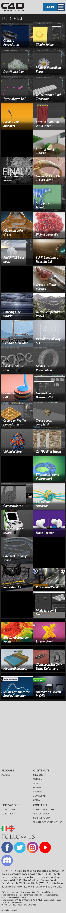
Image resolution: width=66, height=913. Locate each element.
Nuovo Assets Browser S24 (45, 395)
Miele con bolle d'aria (13, 232)
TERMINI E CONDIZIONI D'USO (47, 822)
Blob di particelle (47, 234)
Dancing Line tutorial (12, 314)
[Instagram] (32, 847)
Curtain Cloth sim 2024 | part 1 (47, 124)
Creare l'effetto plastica (46, 287)
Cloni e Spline (45, 44)
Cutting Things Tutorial (45, 151)
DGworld (14, 910)
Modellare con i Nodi (46, 612)
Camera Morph (13, 506)
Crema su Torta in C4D (14, 395)
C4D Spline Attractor (43, 504)
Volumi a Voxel (12, 451)
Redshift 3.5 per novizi (13, 260)
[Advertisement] (18, 143)
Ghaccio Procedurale (11, 42)
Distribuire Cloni (14, 72)
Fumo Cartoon (45, 533)
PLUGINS (5, 775)
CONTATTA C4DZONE (43, 809)
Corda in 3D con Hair (13, 368)
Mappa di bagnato (15, 668)
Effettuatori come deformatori (47, 477)
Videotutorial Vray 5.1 (48, 341)
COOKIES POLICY (41, 818)
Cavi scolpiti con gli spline (15, 558)
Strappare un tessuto (44, 205)
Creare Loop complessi (44, 422)
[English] (11, 828)
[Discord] (7, 860)
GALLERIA (38, 791)
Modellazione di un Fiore (48, 70)
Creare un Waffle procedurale (14, 422)
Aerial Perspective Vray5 (48, 314)
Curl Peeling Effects (48, 451)
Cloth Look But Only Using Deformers (49, 666)
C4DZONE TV (39, 775)
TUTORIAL (38, 779)
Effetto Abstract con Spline (16, 639)
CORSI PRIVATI (8, 813)
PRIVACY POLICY (41, 813)
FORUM (37, 787)
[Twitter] (20, 847)
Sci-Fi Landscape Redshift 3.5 (47, 260)
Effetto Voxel (44, 641)
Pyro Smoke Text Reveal (14, 178)
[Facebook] (7, 847)
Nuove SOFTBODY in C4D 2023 (48, 178)
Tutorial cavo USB (15, 99)
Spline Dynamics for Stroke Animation (16, 694)
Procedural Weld (47, 587)
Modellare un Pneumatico (44, 368)
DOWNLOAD (39, 796)
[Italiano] (4, 828)
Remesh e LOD (12, 587)
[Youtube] (45, 847)
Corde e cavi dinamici (11, 124)
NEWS (36, 783)
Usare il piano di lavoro (13, 531)
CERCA (36, 800)
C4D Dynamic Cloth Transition (49, 97)
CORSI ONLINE (8, 809)
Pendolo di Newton (15, 343)
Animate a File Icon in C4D (48, 694)
